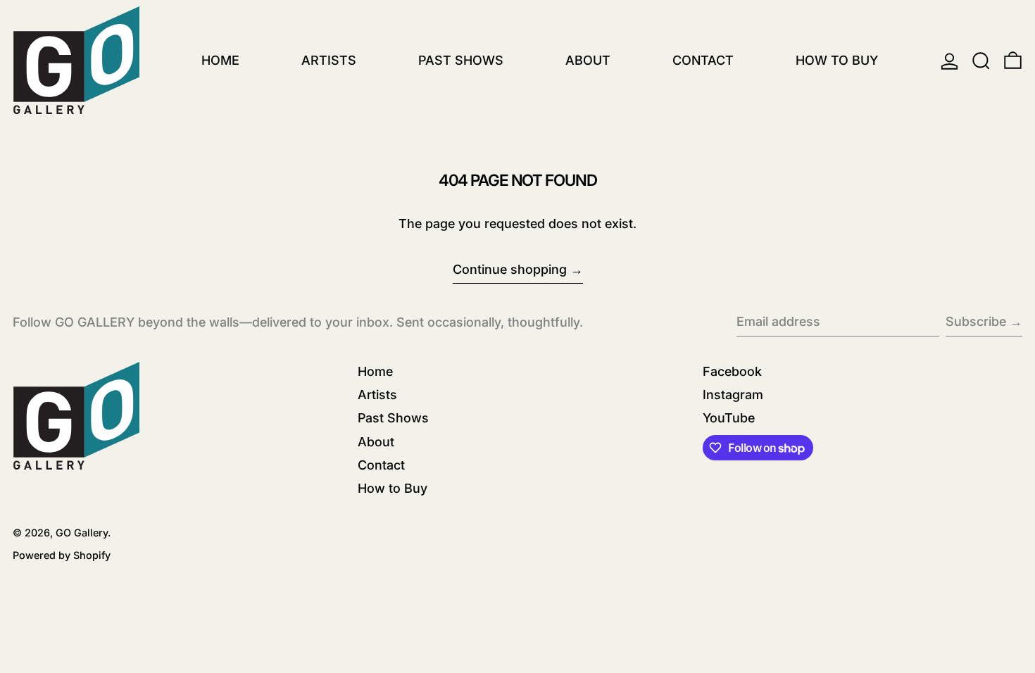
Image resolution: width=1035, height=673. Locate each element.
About (376, 441)
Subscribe (976, 321)
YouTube (729, 417)
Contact (381, 465)
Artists (377, 394)
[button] (981, 61)
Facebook (732, 371)
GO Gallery (82, 533)
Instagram (733, 394)
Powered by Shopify (62, 555)
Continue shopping (510, 269)
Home (375, 371)
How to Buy (392, 488)
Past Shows (393, 417)
